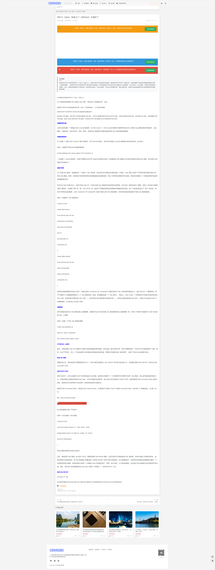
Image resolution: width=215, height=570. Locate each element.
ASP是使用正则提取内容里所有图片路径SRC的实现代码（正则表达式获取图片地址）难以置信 (93, 531)
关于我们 (109, 549)
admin (75, 20)
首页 (57, 11)
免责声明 (97, 549)
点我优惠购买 (150, 29)
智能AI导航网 (61, 565)
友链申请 (91, 549)
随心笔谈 (61, 11)
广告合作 (103, 549)
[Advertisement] (107, 45)
